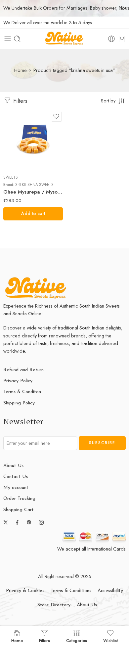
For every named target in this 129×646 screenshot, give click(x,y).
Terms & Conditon (22, 391)
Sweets (10, 177)
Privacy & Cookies (25, 590)
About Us (13, 465)
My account (15, 487)
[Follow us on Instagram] (41, 522)
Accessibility (110, 590)
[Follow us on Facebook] (17, 522)
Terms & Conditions (71, 590)
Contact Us (15, 476)
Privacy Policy (17, 381)
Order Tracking (19, 498)
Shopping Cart (18, 509)
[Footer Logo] (36, 287)
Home (20, 70)
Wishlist (110, 640)
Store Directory (53, 605)
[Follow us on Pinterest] (29, 522)
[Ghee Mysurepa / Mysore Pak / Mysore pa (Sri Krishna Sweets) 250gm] (33, 139)
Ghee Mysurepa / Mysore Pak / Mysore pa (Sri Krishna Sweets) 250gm (33, 192)
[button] (33, 213)
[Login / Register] (111, 39)
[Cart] (122, 39)
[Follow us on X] (5, 522)
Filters (19, 101)
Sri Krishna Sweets (34, 184)
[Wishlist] (56, 116)
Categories (76, 640)
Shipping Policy (19, 403)
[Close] (121, 8)
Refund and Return (23, 370)
